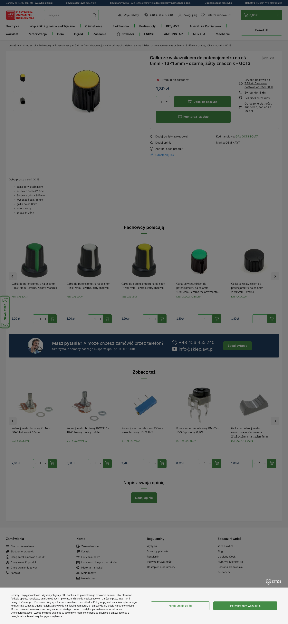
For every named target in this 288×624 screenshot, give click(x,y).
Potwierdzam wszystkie (245, 605)
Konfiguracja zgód (180, 605)
